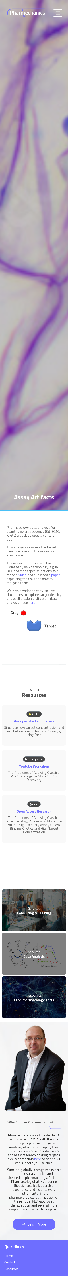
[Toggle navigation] (58, 13)
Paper (35, 804)
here (32, 602)
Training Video (35, 759)
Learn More (36, 1224)
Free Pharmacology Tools (34, 1000)
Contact (9, 1262)
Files (36, 714)
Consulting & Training (34, 913)
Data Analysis (34, 956)
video (22, 575)
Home (8, 1255)
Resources (11, 1268)
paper (55, 575)
